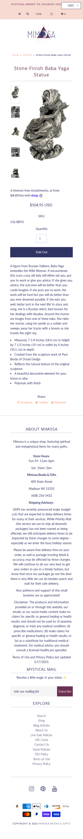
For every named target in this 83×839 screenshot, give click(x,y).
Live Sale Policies (41, 735)
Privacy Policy (41, 764)
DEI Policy (41, 754)
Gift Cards (41, 740)
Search (41, 716)
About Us (41, 730)
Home (15, 55)
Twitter (43, 402)
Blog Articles (41, 725)
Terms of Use (41, 759)
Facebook (25, 402)
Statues (27, 55)
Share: (41, 396)
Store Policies (41, 749)
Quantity (41, 229)
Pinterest (60, 402)
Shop (41, 720)
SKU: (41, 216)
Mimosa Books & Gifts (54, 823)
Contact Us (41, 744)
